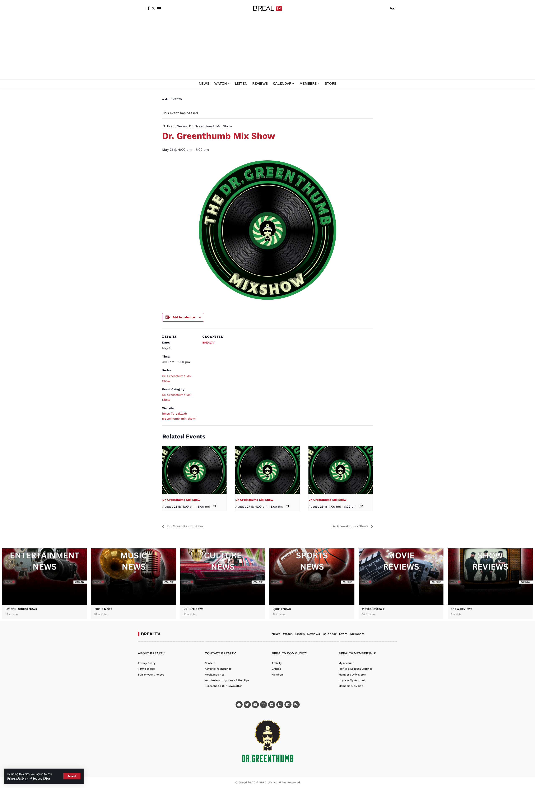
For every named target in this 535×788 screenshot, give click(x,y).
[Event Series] (214, 506)
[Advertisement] (267, 48)
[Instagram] (263, 704)
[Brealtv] (267, 8)
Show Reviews (461, 609)
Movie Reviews (373, 609)
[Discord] (271, 704)
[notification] (378, 8)
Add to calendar (183, 317)
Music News (103, 609)
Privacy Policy (16, 778)
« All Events (172, 99)
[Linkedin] (288, 704)
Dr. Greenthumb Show (185, 526)
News (276, 634)
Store (343, 634)
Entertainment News (21, 609)
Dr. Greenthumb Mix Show (181, 499)
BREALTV (208, 342)
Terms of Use (41, 778)
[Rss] (296, 704)
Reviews (313, 634)
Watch (288, 634)
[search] (384, 8)
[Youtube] (255, 704)
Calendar (329, 634)
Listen (300, 634)
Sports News (282, 609)
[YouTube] (159, 8)
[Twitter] (153, 8)
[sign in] (141, 8)
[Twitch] (279, 704)
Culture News (193, 609)
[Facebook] (148, 8)
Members (357, 634)
